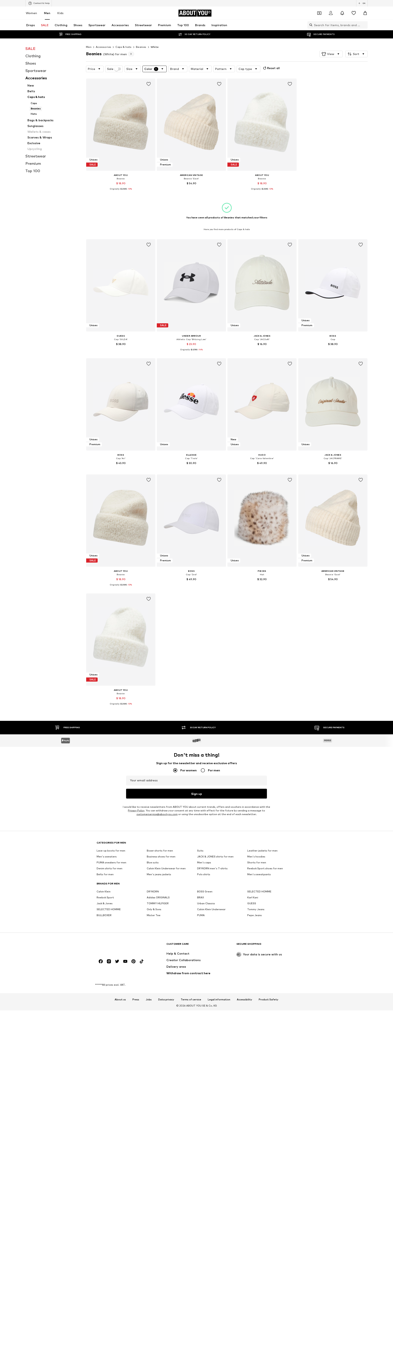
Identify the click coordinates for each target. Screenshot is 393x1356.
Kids (60, 13)
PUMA (201, 915)
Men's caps (204, 862)
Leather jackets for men (262, 850)
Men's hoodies (256, 856)
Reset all (273, 68)
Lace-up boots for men (111, 850)
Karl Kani (252, 897)
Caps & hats (123, 46)
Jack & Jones (105, 903)
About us (120, 999)
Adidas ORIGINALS (158, 897)
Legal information (219, 999)
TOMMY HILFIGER (158, 903)
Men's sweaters (107, 856)
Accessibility (244, 999)
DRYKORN (153, 891)
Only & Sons (154, 909)
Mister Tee (153, 915)
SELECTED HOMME (259, 891)
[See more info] (121, 192)
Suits (200, 850)
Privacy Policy (136, 810)
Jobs (149, 999)
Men (47, 13)
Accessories (103, 46)
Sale (110, 69)
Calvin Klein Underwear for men (166, 868)
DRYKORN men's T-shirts (212, 868)
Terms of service (191, 999)
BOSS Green (204, 891)
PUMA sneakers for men (111, 862)
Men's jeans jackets (159, 874)
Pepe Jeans (254, 915)
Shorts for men (256, 862)
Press (135, 999)
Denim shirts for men (109, 868)
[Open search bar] (309, 25)
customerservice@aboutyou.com (157, 814)
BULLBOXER (104, 915)
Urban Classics (206, 903)
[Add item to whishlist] (148, 84)
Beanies (141, 46)
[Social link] (100, 961)
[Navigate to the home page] (118, 945)
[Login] (330, 13)
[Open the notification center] (342, 13)
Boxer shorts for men (160, 850)
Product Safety (268, 999)
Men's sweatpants (259, 874)
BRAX (200, 897)
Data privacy (166, 999)
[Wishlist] (353, 13)
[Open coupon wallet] (319, 13)
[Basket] (365, 13)
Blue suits (153, 862)
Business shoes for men (161, 856)
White (155, 46)
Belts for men (105, 874)
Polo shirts (203, 874)
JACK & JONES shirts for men (215, 856)
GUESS (251, 903)
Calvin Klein (104, 891)
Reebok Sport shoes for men (265, 868)
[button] (331, 54)
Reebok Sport (105, 897)
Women (31, 13)
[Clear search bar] (365, 25)
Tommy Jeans (255, 909)
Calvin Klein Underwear (211, 909)
